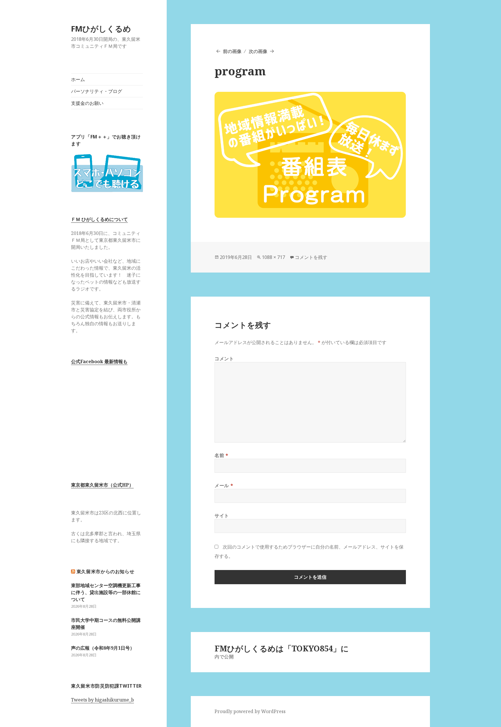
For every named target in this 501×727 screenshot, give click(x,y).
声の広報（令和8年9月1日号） (103, 648)
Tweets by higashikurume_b (102, 700)
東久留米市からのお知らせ (106, 571)
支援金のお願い (87, 103)
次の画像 (258, 51)
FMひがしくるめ (101, 28)
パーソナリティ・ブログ (96, 91)
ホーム (78, 79)
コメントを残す (311, 257)
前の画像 (232, 51)
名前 (221, 455)
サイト (222, 515)
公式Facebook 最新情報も (99, 361)
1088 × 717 (273, 257)
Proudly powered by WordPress (250, 711)
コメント (224, 358)
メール (224, 485)
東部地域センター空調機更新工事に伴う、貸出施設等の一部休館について (106, 592)
